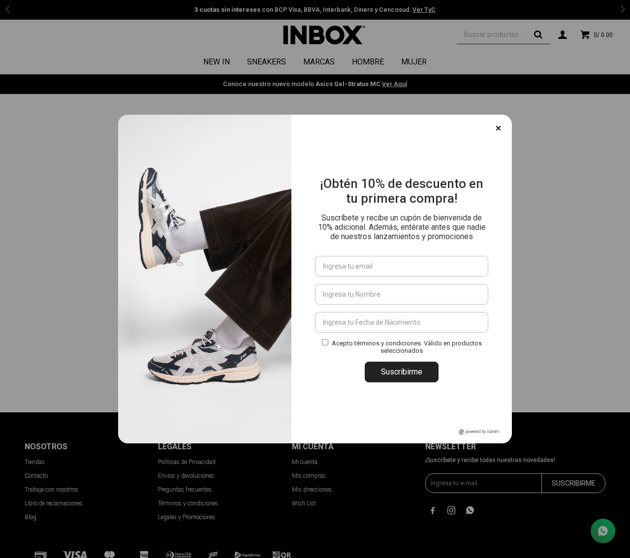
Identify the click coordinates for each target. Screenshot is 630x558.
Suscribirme (401, 371)
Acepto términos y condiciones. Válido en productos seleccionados (407, 347)
